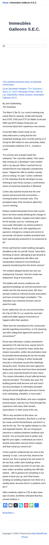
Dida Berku (12, 95)
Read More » (9, 512)
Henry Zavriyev (26, 95)
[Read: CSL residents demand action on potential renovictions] (24, 61)
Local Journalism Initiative (15, 89)
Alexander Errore (26, 92)
